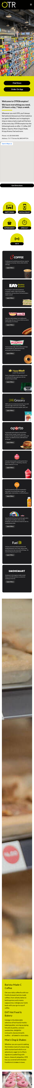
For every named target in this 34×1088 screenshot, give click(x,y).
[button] (4, 1082)
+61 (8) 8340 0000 (13, 135)
